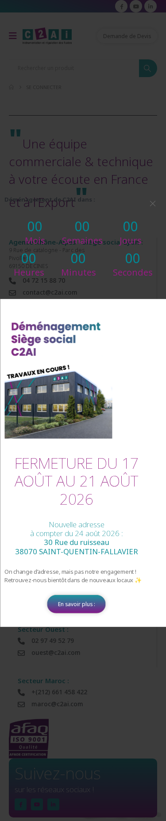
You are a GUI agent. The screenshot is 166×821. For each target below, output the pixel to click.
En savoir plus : (76, 603)
